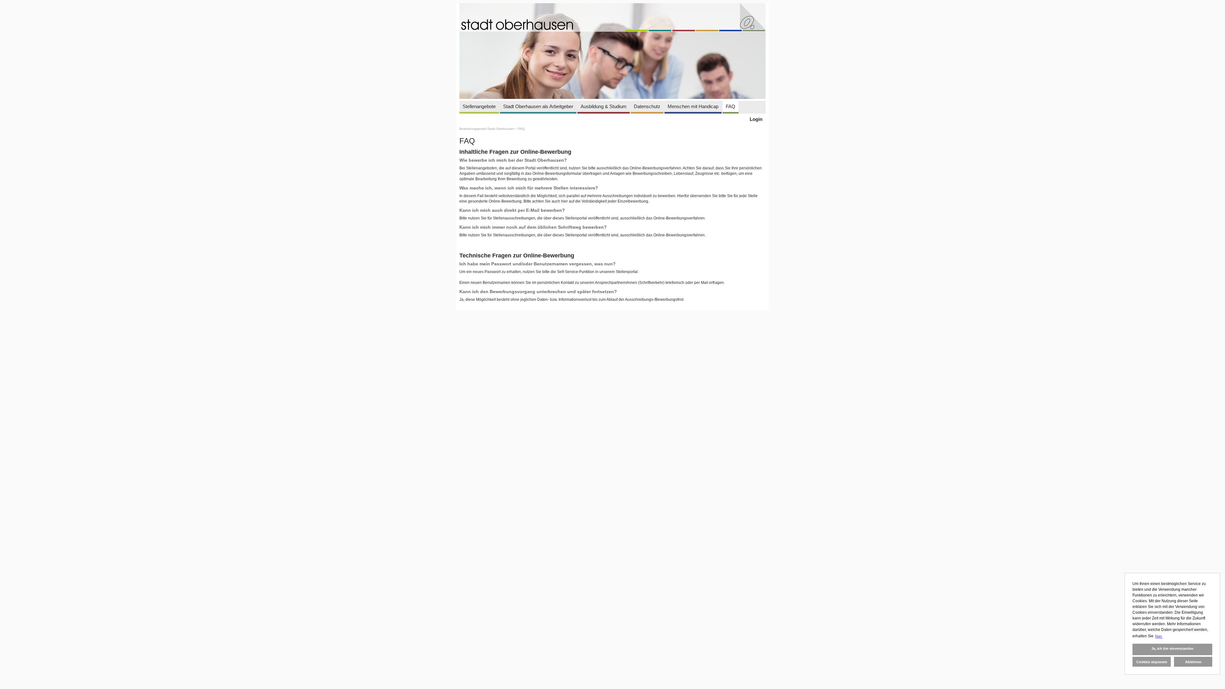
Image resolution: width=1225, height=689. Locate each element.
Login (756, 119)
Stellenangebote (479, 106)
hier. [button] (1158, 636)
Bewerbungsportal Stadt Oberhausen (487, 128)
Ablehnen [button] (1193, 662)
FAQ (730, 106)
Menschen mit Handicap (693, 106)
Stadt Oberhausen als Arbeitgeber (538, 106)
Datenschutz (647, 106)
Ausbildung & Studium (604, 106)
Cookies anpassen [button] (1151, 662)
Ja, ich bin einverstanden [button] (1172, 648)
